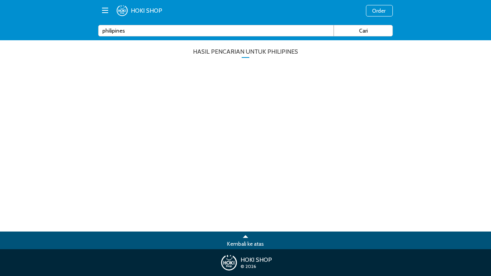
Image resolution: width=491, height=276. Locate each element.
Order (379, 10)
